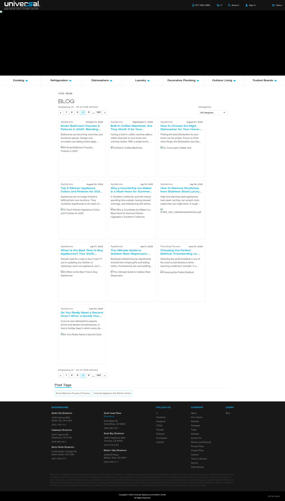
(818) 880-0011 (59, 441)
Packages (195, 425)
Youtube (160, 429)
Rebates (195, 421)
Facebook (161, 417)
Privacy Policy (197, 446)
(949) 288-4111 (111, 461)
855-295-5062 (123, 479)
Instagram (161, 421)
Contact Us (196, 437)
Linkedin (160, 442)
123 (99, 112)
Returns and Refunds (201, 442)
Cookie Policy (197, 450)
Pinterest (160, 433)
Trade (194, 429)
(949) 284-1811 (111, 427)
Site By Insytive (274, 496)
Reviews (195, 433)
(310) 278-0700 (111, 444)
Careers (195, 454)
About (194, 412)
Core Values (196, 417)
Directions (109, 416)
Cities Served (197, 466)
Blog (228, 412)
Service (194, 462)
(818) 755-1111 (59, 424)
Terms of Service (199, 458)
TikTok (159, 425)
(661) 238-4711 (59, 458)
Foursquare (161, 437)
